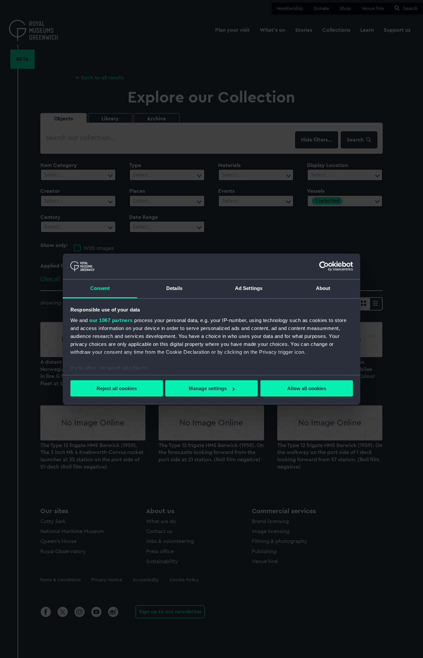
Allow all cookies (306, 388)
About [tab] (323, 288)
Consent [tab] (100, 288)
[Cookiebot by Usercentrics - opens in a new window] (324, 266)
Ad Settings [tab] (248, 288)
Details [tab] (174, 288)
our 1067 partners (111, 320)
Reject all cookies (116, 388)
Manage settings (208, 388)
